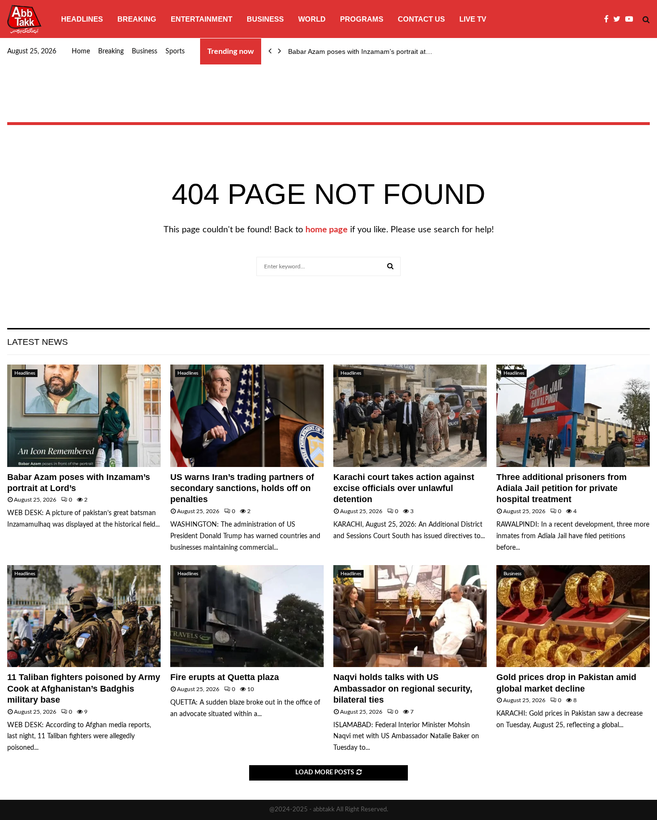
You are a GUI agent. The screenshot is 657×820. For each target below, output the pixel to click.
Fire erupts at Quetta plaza (224, 677)
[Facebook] (608, 19)
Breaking (136, 19)
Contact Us (421, 19)
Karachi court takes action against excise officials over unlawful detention (403, 488)
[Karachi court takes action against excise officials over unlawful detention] (410, 416)
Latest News (37, 342)
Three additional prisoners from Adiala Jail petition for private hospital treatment (561, 488)
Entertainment (201, 19)
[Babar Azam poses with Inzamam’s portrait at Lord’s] (84, 416)
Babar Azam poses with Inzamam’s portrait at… (360, 51)
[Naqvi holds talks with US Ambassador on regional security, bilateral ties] (410, 616)
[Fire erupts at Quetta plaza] (247, 616)
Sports (175, 51)
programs (361, 19)
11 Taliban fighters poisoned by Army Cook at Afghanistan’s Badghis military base (83, 688)
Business (265, 19)
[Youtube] (631, 19)
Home (81, 51)
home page (326, 230)
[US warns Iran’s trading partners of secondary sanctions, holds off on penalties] (247, 416)
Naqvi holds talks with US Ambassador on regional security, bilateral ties (402, 688)
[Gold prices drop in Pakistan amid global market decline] (573, 616)
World (312, 19)
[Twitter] (619, 19)
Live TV (472, 19)
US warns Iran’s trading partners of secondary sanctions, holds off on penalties (242, 488)
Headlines (82, 19)
